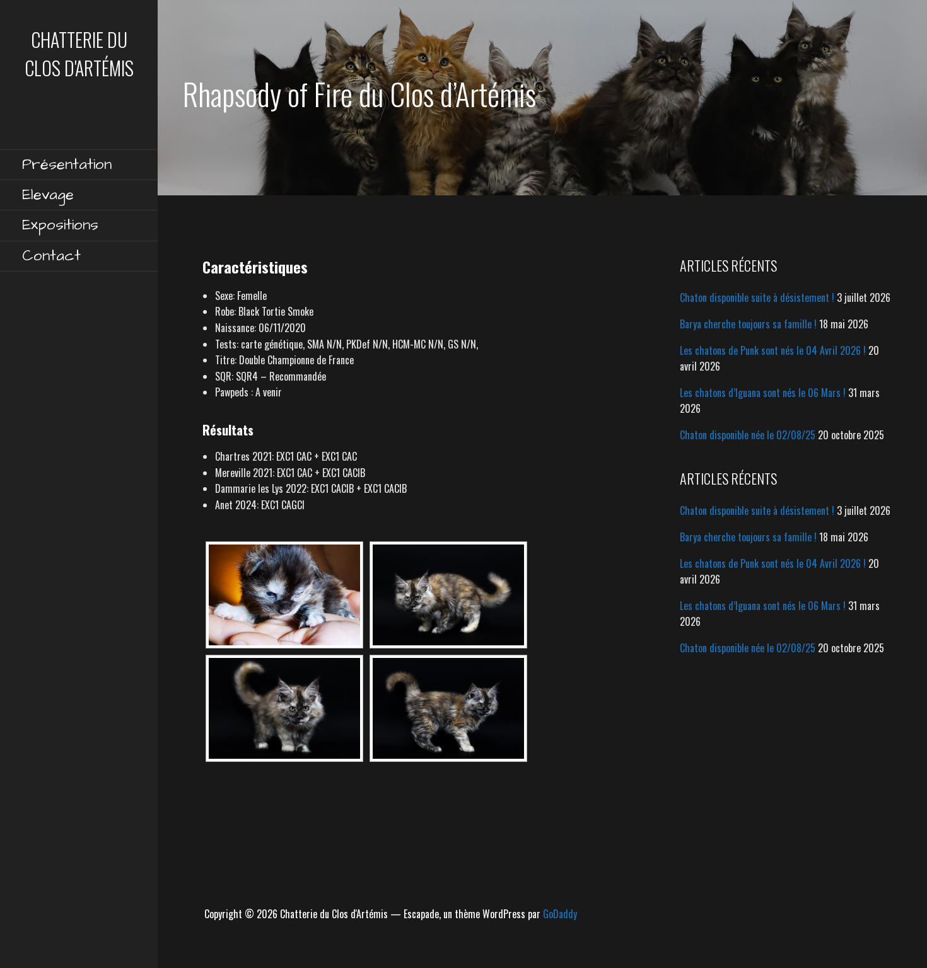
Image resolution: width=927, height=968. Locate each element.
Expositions (60, 225)
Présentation (67, 164)
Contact (51, 256)
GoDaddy (560, 913)
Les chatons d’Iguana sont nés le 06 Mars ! (763, 392)
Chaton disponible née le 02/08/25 (747, 434)
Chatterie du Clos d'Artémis (79, 53)
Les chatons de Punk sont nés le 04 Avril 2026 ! (773, 350)
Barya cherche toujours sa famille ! (748, 323)
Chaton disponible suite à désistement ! (757, 297)
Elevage (48, 194)
